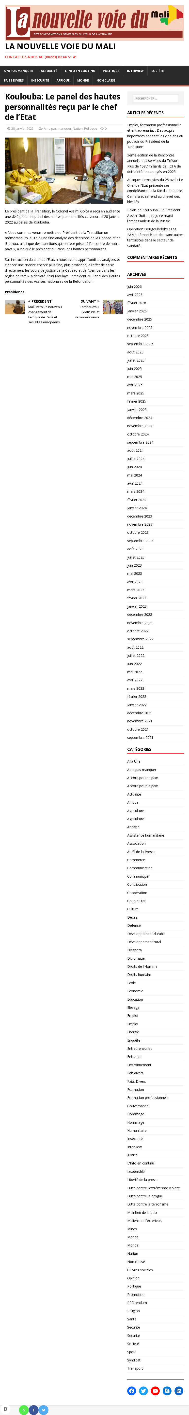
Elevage (133, 1007)
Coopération (137, 892)
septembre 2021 (140, 737)
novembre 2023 (139, 524)
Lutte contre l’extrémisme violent (153, 1188)
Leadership (136, 1171)
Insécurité (40, 80)
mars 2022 (135, 688)
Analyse (133, 827)
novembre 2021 (139, 721)
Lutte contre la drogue (145, 1196)
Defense (134, 925)
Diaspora (134, 950)
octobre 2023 (138, 532)
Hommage (135, 1114)
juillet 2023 (135, 557)
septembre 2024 (140, 442)
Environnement (139, 1065)
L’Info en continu (80, 71)
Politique (111, 71)
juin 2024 (134, 466)
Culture (133, 909)
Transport (135, 1368)
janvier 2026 (137, 311)
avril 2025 (134, 384)
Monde (83, 80)
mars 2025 (135, 393)
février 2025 (136, 401)
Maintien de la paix (142, 1212)
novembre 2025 (139, 327)
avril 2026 (134, 294)
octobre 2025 (138, 335)
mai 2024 (134, 475)
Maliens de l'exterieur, (144, 1220)
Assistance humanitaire (145, 835)
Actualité (49, 71)
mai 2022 (134, 672)
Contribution (137, 884)
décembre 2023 (139, 516)
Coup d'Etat (136, 900)
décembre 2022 (139, 614)
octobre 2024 (138, 434)
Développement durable (146, 933)
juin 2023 (134, 565)
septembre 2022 (140, 639)
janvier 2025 (137, 409)
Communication (140, 868)
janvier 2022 (137, 704)
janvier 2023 (137, 606)
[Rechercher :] (155, 98)
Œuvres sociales (140, 1270)
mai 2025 (134, 376)
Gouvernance (137, 1106)
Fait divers (135, 1073)
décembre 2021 (139, 713)
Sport (131, 1351)
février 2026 (136, 302)
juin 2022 (134, 663)
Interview (135, 71)
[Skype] (167, 1391)
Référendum (137, 1302)
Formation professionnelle (148, 1097)
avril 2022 (134, 680)
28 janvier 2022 (22, 128)
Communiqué (138, 876)
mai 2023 (134, 573)
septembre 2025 (140, 343)
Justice (132, 1155)
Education (135, 999)
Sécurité (133, 1327)
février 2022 (136, 696)
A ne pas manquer (18, 71)
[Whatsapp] (24, 1410)
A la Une (134, 761)
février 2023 (136, 598)
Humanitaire (137, 1130)
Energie (133, 1032)
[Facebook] (34, 1410)
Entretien (134, 1056)
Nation (78, 128)
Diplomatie (136, 958)
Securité (133, 1335)
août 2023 (135, 548)
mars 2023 (135, 590)
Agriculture (135, 810)
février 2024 (136, 499)
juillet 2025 (135, 360)
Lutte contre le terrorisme (147, 1204)
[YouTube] (155, 1391)
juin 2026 (134, 286)
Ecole (131, 983)
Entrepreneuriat (139, 1048)
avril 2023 (134, 581)
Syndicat (134, 1360)
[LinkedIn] (178, 1391)
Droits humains (139, 974)
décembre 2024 (139, 417)
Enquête (133, 1040)
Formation (135, 1089)
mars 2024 (135, 491)
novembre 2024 (139, 425)
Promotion (135, 1294)
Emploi (132, 1015)
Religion (133, 1310)
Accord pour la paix (142, 777)
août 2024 (135, 450)
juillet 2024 (135, 458)
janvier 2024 (137, 507)
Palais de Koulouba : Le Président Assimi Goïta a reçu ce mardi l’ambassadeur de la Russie (153, 215)
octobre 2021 (138, 729)
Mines (132, 1229)
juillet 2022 (135, 655)
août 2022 (135, 647)
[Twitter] (43, 1410)
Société (157, 71)
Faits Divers (14, 80)
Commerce (136, 859)
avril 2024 (134, 483)
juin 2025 (134, 368)
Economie (135, 991)
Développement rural (144, 941)
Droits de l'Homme (142, 966)
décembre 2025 (139, 319)
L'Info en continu (140, 1163)
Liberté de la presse (142, 1179)
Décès (132, 917)
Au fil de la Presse (141, 851)
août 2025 (135, 352)
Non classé (105, 80)
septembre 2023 (140, 540)
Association (136, 843)
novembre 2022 (139, 622)
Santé (131, 1319)
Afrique (63, 80)
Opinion (133, 1278)
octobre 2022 (138, 631)
